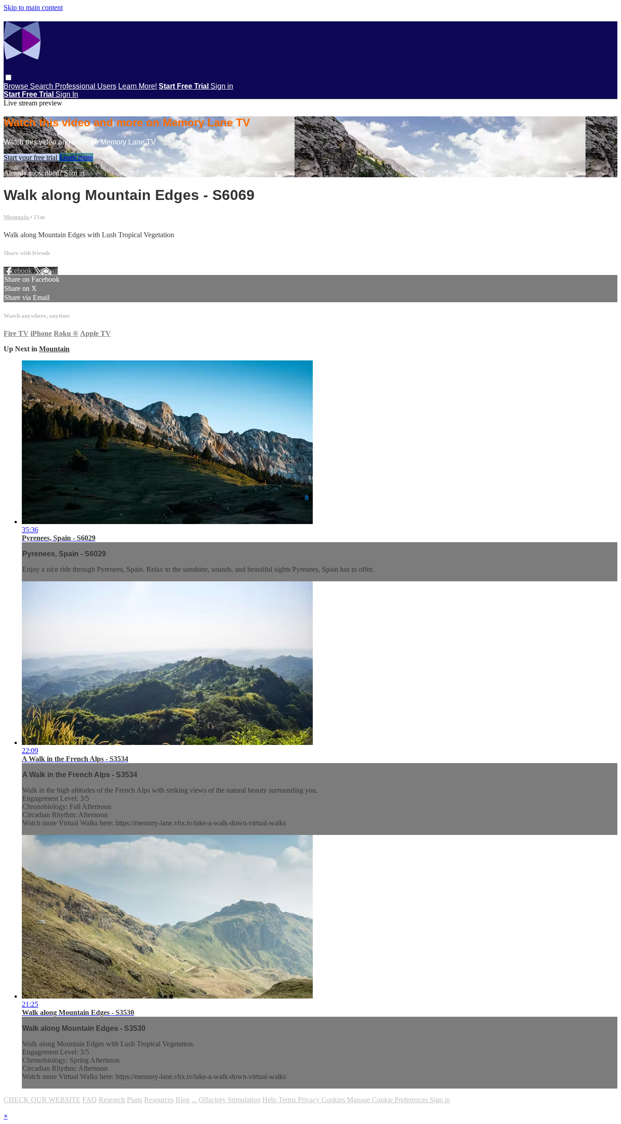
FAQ (89, 1100)
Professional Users (85, 86)
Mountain (17, 217)
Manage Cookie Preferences (388, 1100)
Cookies (334, 1100)
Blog (182, 1100)
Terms (288, 1100)
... (194, 1100)
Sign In (66, 94)
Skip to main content (33, 7)
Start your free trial (31, 157)
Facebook (19, 271)
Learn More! (137, 86)
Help (270, 1100)
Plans (134, 1100)
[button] (8, 77)
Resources (159, 1100)
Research (112, 1100)
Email (49, 271)
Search (42, 86)
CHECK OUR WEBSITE (42, 1100)
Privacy (309, 1100)
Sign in (221, 86)
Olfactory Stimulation (229, 1100)
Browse (17, 86)
